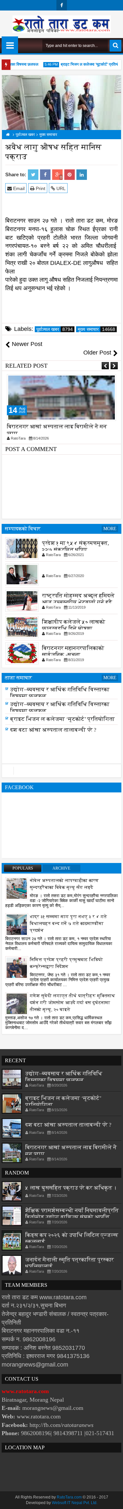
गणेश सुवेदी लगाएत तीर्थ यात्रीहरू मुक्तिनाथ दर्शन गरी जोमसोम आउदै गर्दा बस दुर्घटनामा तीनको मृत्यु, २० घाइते (72, 1002)
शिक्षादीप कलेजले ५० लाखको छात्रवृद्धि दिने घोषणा (73, 625)
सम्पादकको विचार (23, 528)
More (109, 528)
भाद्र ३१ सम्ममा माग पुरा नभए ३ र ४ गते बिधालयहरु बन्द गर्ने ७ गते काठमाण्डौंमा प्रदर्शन (68, 923)
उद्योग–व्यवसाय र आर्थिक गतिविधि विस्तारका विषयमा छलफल (63, 1076)
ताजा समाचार (18, 677)
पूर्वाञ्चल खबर (54, 329)
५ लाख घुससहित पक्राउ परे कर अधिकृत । (70, 1187)
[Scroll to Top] (113, 1499)
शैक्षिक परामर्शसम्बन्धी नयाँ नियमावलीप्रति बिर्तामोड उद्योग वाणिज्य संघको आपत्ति (72, 1213)
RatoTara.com (69, 1497)
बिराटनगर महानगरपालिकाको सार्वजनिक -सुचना (73, 651)
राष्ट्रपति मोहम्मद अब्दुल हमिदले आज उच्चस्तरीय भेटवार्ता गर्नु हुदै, (78, 599)
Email (18, 188)
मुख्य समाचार (96, 329)
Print (39, 188)
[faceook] (61, 770)
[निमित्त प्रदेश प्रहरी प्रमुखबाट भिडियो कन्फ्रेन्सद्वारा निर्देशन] (17, 967)
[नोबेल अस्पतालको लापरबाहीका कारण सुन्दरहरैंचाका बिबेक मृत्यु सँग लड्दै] (17, 888)
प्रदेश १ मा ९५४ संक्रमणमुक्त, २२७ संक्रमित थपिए (75, 546)
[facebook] (61, 5)
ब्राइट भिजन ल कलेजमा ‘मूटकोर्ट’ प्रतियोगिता (87, 64)
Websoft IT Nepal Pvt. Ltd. (74, 1502)
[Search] (115, 46)
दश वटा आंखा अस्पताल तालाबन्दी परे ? (53, 730)
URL (60, 188)
